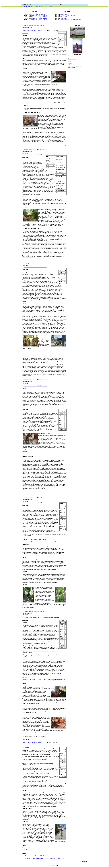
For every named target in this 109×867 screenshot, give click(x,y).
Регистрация (71, 67)
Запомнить (72, 61)
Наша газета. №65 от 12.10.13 (39, 18)
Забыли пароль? (72, 64)
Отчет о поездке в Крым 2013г (69, 15)
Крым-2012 (64, 16)
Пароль (70, 58)
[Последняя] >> (61, 858)
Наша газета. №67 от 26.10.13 (39, 15)
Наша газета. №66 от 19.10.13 (39, 16)
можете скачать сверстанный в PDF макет (35, 30)
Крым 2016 (64, 14)
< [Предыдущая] (35, 858)
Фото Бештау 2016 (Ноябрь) (39, 14)
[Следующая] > (52, 858)
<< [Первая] (27, 858)
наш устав (63, 18)
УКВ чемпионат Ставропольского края (71, 19)
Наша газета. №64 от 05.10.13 (39, 19)
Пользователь (71, 56)
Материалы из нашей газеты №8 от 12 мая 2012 (37, 855)
